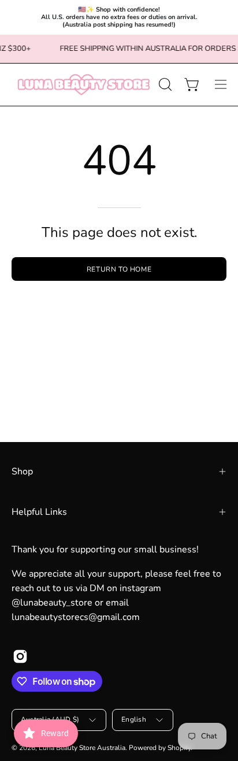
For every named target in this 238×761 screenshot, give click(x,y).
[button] (164, 84)
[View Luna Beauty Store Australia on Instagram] (20, 656)
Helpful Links (39, 512)
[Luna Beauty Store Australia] (83, 84)
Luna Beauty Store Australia (82, 747)
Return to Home (119, 269)
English (133, 719)
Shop (22, 471)
